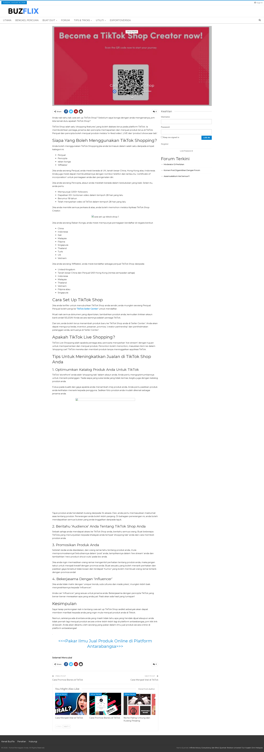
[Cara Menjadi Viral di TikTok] (71, 704)
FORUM (65, 20)
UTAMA (7, 20)
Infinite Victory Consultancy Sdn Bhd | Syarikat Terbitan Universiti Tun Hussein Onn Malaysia (226, 748)
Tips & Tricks (132, 32)
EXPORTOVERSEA (120, 20)
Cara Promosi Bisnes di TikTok (67, 679)
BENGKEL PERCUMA (26, 20)
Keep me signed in (171, 137)
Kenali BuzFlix (8, 741)
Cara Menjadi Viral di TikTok (144, 679)
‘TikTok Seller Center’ (87, 308)
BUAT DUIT (48, 20)
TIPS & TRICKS (82, 20)
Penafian (21, 741)
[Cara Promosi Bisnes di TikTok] (105, 704)
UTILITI (100, 20)
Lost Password (186, 151)
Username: (165, 117)
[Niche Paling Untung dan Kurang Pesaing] (139, 704)
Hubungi (33, 741)
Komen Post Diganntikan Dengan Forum (182, 170)
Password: (165, 127)
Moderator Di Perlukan (174, 164)
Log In (207, 138)
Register (165, 144)
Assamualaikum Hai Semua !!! (176, 176)
